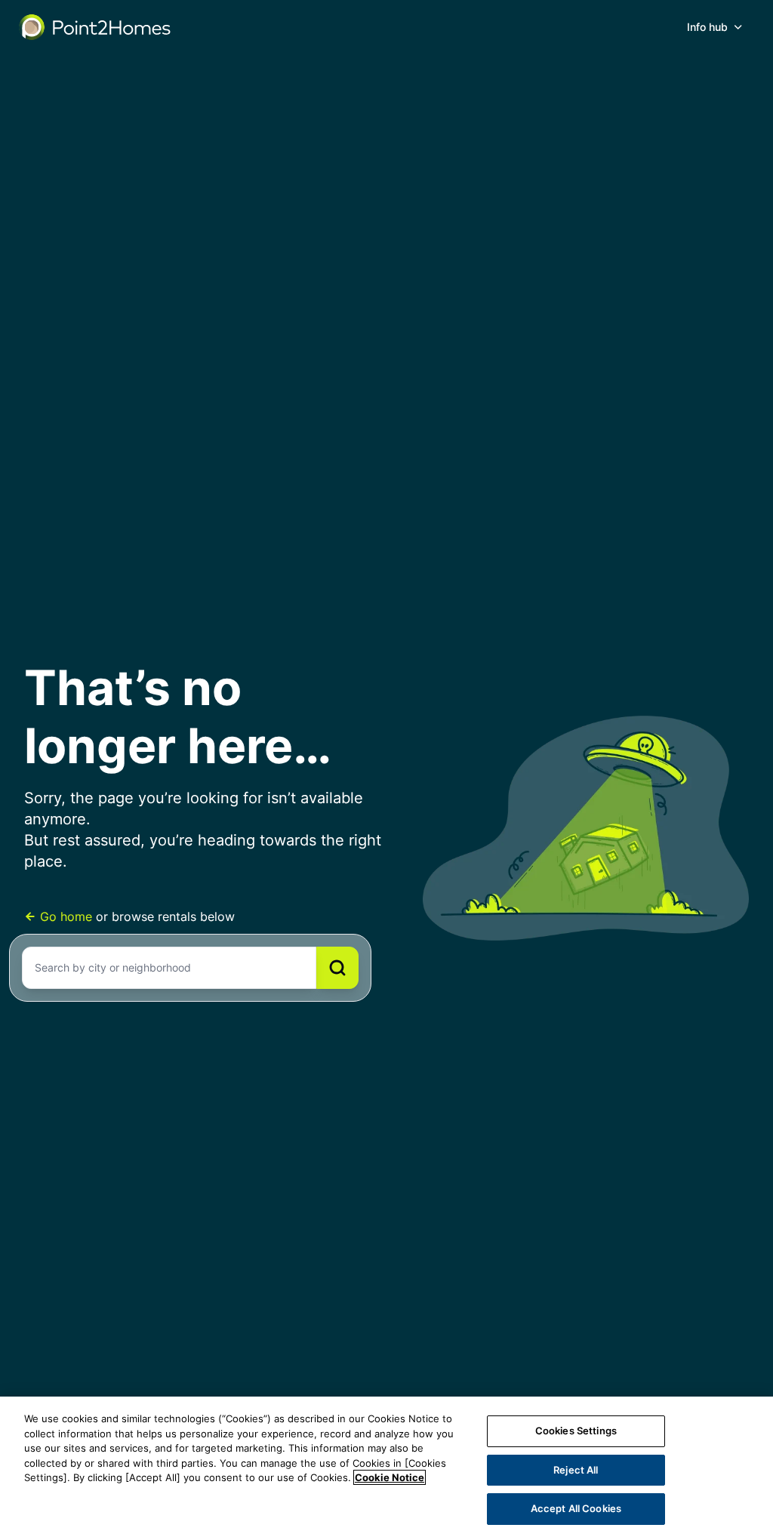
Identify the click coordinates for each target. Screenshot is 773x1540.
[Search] (337, 968)
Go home (66, 916)
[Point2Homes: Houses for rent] (96, 27)
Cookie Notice (389, 1477)
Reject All (575, 1470)
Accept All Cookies (576, 1508)
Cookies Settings (576, 1430)
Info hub (707, 26)
